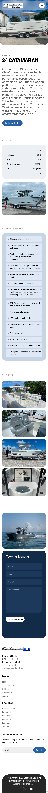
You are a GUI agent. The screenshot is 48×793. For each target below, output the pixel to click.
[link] (24, 198)
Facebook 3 (7, 719)
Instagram (6, 723)
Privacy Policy (31, 781)
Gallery (5, 696)
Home (4, 682)
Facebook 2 (7, 715)
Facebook (6, 712)
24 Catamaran (8, 685)
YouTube (6, 726)
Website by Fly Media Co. (24, 784)
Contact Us (7, 692)
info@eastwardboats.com (13, 668)
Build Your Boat (9, 708)
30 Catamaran (8, 689)
